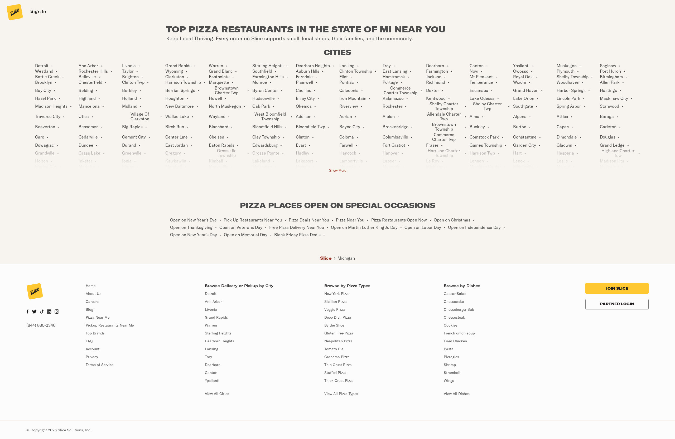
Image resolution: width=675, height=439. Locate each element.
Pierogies (451, 356)
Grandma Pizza (337, 356)
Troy (208, 356)
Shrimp (450, 364)
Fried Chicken (455, 341)
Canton (211, 372)
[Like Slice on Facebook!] (27, 312)
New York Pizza (337, 293)
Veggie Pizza (334, 309)
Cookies (450, 325)
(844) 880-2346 (40, 325)
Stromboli (452, 372)
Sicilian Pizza (335, 301)
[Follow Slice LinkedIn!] (49, 312)
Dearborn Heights (219, 341)
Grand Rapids (216, 317)
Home (90, 285)
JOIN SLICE (617, 288)
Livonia (211, 309)
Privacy (92, 356)
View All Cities (217, 393)
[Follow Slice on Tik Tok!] (42, 312)
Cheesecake (454, 301)
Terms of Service (99, 364)
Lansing (211, 349)
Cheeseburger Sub (459, 309)
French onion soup (459, 333)
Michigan (346, 258)
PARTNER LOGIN (617, 304)
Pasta (449, 349)
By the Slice (334, 325)
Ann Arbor (213, 301)
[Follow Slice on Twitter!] (34, 312)
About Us (93, 293)
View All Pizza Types (341, 393)
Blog (89, 309)
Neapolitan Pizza (338, 341)
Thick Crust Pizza (339, 380)
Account (92, 349)
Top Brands (95, 333)
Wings (449, 380)
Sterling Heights (218, 333)
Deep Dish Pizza (337, 317)
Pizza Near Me (97, 317)
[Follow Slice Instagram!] (57, 312)
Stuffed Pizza (335, 372)
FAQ (89, 341)
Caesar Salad (455, 293)
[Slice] (14, 12)
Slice (326, 258)
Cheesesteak (454, 317)
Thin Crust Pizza (338, 364)
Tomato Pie (333, 349)
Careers (92, 301)
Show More (337, 170)
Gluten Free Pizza (338, 333)
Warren (211, 325)
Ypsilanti (212, 380)
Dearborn (212, 364)
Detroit (210, 293)
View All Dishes (457, 393)
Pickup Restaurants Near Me (110, 325)
